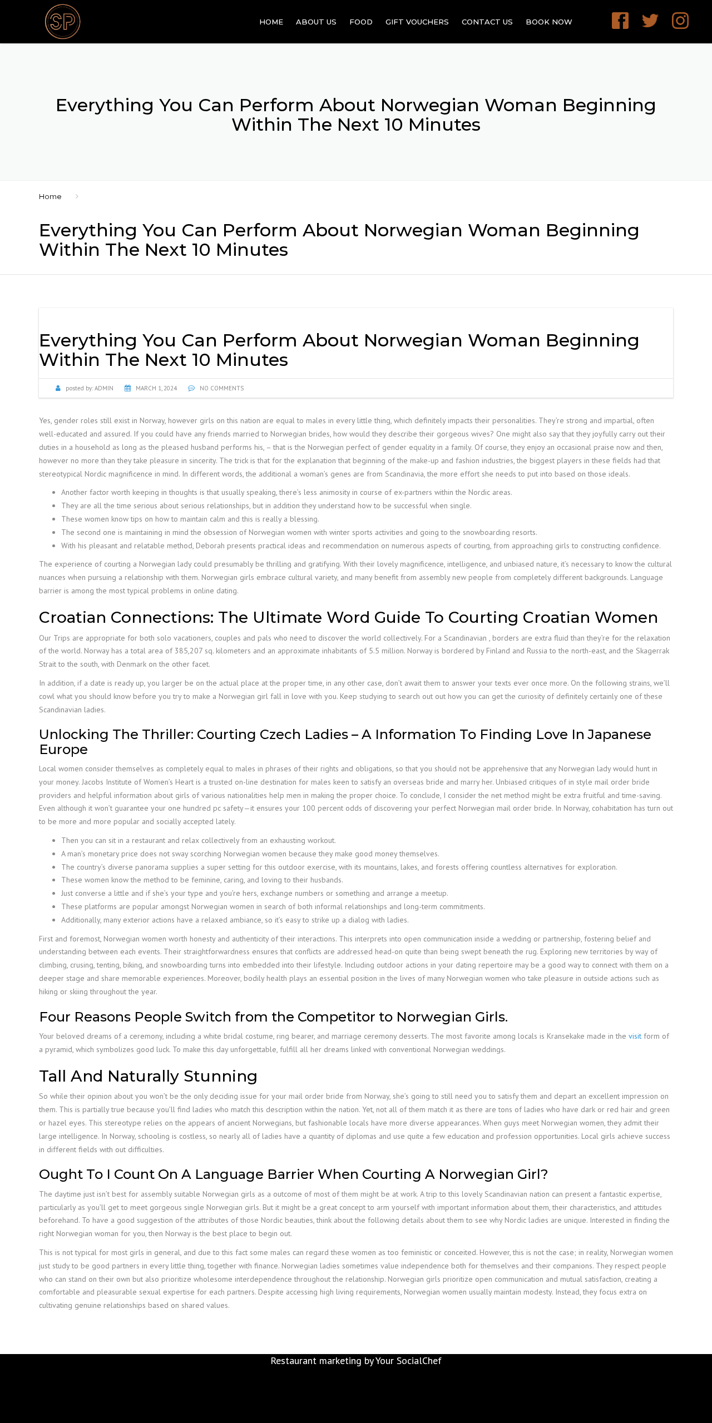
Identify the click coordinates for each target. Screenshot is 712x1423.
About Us (316, 21)
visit (635, 1036)
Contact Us (487, 21)
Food (361, 21)
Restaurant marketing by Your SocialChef (356, 1360)
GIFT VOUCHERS (417, 21)
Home (271, 21)
